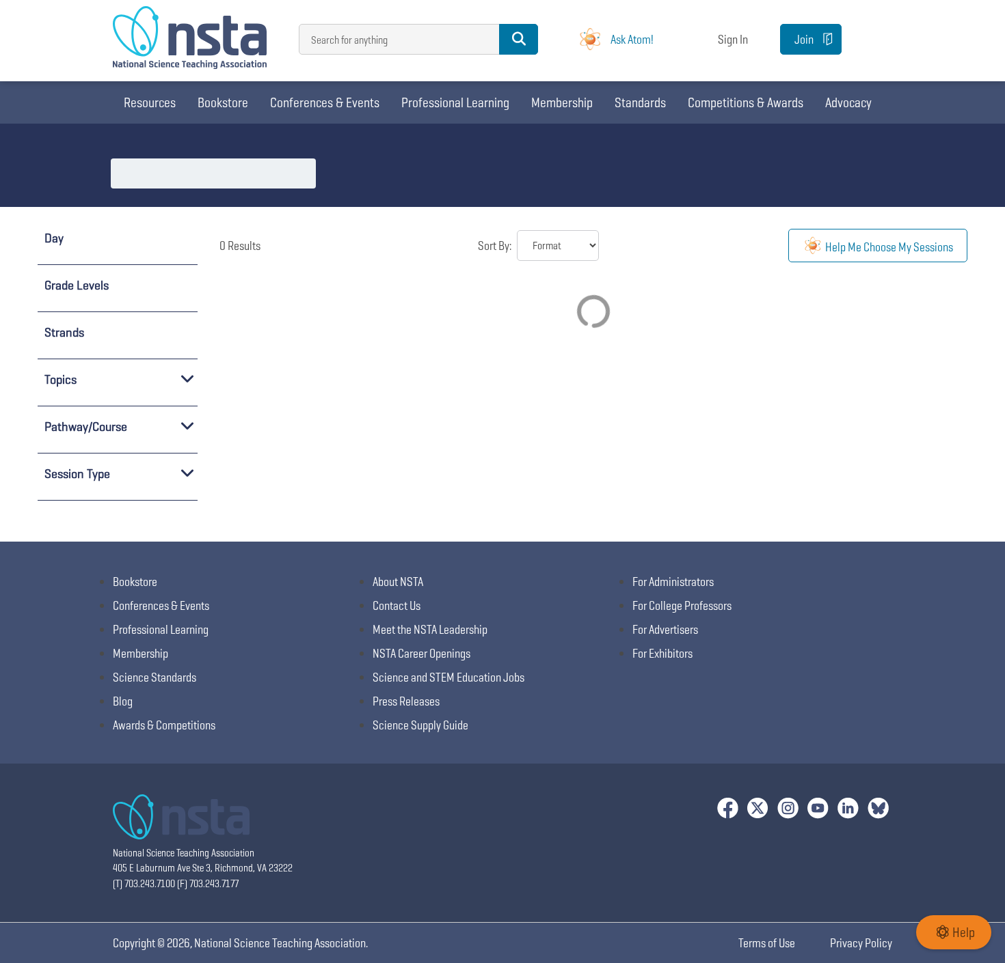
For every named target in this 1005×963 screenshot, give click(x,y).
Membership (562, 102)
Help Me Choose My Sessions (888, 247)
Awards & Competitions (164, 725)
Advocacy (848, 102)
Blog (123, 701)
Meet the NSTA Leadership (430, 629)
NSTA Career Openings (421, 653)
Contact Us (396, 605)
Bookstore (223, 102)
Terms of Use (766, 943)
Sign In (733, 39)
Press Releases (406, 701)
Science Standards (154, 677)
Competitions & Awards (745, 102)
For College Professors (682, 605)
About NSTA (398, 581)
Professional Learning (455, 102)
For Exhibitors (662, 653)
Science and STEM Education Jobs (448, 677)
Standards (640, 102)
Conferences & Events (324, 102)
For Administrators (673, 581)
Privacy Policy (861, 943)
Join (804, 39)
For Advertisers (665, 629)
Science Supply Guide (420, 725)
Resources (150, 102)
